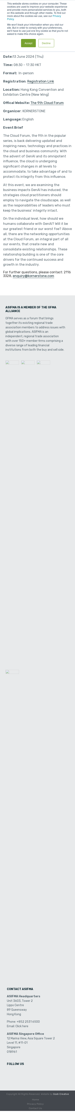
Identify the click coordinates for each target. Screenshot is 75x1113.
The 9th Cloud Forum (47, 103)
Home (35, 1099)
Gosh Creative (61, 1094)
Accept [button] (28, 43)
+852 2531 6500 (28, 1021)
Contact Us (35, 1108)
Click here (21, 1026)
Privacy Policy (35, 1103)
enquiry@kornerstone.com (33, 276)
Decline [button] (46, 43)
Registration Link (40, 81)
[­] (10, 1072)
